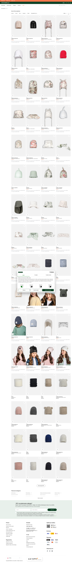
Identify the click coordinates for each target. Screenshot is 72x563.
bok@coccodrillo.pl (30, 528)
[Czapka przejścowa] (18, 412)
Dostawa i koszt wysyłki (10, 526)
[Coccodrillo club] (64, 2)
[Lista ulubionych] (68, 2)
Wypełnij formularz (29, 524)
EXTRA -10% (13, 0)
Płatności (7, 527)
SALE (23, 5)
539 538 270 (29, 526)
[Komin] (33, 56)
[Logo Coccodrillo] (5, 3)
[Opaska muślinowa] (33, 235)
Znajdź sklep (8, 536)
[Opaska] (33, 116)
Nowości (19, 5)
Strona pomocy (8, 524)
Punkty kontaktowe (29, 538)
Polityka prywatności (9, 543)
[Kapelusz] (18, 116)
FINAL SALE (3, 0)
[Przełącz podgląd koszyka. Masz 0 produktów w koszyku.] (70, 2)
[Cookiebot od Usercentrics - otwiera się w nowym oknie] (50, 272)
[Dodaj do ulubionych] (24, 16)
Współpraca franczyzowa (30, 542)
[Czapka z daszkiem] (18, 56)
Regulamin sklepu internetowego (11, 544)
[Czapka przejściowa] (18, 26)
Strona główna (3, 8)
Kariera (27, 545)
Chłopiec (14, 5)
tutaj (55, 515)
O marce (27, 539)
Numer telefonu (34, 509)
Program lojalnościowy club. (10, 530)
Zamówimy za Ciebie (9, 533)
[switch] (31, 286)
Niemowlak (3, 5)
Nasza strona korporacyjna (30, 536)
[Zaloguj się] (66, 2)
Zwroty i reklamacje (9, 529)
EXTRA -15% (8, 0)
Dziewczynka (9, 5)
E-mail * (17, 509)
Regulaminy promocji (9, 541)
